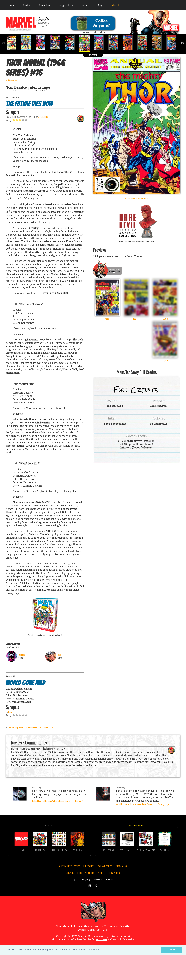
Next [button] (182, 43)
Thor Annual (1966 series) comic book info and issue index (30, 727)
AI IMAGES (70, 872)
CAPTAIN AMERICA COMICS (69, 866)
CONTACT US (114, 872)
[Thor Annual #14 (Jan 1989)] (56, 42)
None (10, 711)
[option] (13, 42)
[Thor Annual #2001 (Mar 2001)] (173, 42)
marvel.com (109, 879)
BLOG (79, 872)
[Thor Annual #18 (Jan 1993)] (115, 42)
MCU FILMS (89, 872)
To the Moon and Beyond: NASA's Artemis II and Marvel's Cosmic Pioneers (60, 800)
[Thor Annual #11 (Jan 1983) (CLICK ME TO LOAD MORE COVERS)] (13, 42)
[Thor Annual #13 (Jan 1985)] (42, 42)
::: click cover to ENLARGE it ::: (136, 198)
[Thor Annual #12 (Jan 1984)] (27, 42)
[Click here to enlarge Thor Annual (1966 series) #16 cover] (136, 192)
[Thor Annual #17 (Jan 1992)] (100, 42)
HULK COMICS (88, 866)
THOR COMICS (121, 866)
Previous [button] (3, 43)
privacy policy (85, 879)
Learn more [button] (94, 949)
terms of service (97, 879)
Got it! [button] (172, 950)
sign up (75, 879)
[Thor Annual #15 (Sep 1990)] (71, 42)
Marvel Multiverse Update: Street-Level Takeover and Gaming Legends (143, 804)
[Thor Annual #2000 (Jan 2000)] (158, 42)
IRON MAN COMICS (105, 866)
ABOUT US (102, 872)
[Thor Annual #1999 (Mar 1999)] (144, 42)
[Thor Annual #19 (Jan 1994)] (129, 42)
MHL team (101, 939)
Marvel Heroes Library (77, 926)
